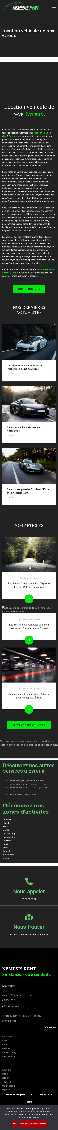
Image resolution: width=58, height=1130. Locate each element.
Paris (5, 1074)
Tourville (6, 1082)
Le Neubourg (9, 1052)
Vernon (6, 1089)
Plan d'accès (9, 1020)
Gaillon (6, 1048)
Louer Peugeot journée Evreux (26, 780)
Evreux (6, 1044)
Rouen (5, 1078)
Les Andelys (8, 1056)
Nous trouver (29, 927)
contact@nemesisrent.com (17, 995)
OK (14, 1123)
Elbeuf (5, 1040)
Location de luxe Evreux (22, 794)
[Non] (54, 1117)
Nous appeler (29, 891)
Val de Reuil (8, 1085)
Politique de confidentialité (33, 1123)
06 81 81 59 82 (9, 1000)
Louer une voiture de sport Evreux (28, 784)
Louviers (6, 1070)
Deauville (7, 1036)
